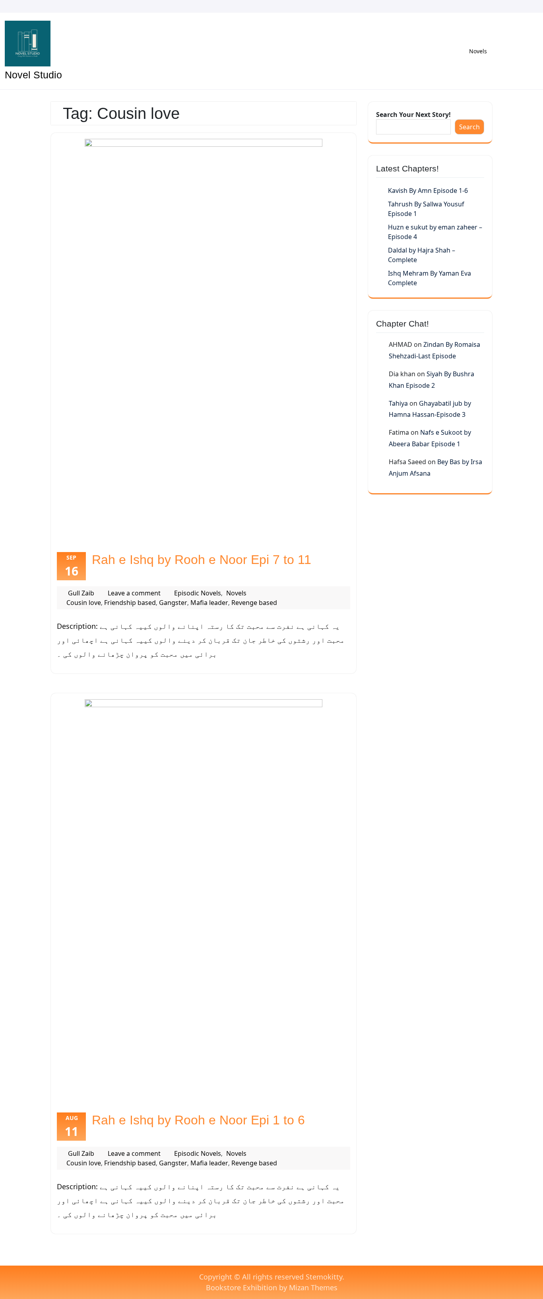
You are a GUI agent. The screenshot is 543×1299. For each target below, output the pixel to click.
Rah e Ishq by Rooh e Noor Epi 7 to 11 (201, 559)
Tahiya (398, 403)
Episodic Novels (197, 593)
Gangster (173, 602)
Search (469, 127)
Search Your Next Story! (413, 114)
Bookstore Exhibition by (271, 1287)
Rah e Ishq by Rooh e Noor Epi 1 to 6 (198, 1120)
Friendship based (130, 602)
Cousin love (83, 602)
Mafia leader (209, 602)
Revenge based (254, 602)
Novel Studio (33, 74)
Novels (478, 51)
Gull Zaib (81, 593)
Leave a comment (134, 593)
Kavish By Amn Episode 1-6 (428, 190)
